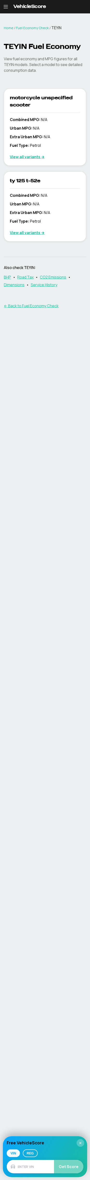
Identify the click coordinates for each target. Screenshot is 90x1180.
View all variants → (27, 156)
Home (8, 28)
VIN (13, 1153)
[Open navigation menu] (6, 6)
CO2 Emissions (53, 277)
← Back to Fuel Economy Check (31, 305)
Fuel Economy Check (32, 28)
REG (30, 1153)
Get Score (68, 1166)
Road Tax (25, 277)
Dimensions (14, 284)
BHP (7, 277)
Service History (44, 284)
